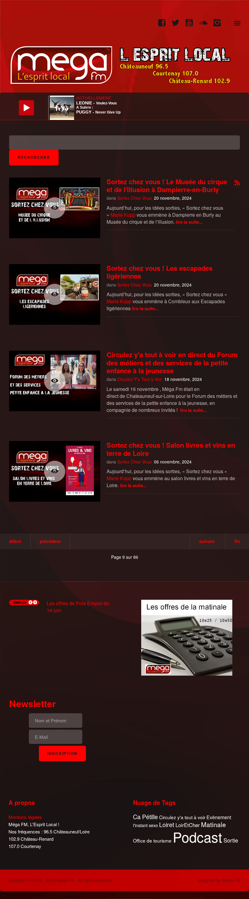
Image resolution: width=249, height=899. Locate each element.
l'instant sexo (145, 825)
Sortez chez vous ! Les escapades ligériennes (160, 272)
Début (15, 541)
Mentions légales (25, 817)
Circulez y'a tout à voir (182, 817)
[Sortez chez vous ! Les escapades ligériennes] (54, 294)
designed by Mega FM (219, 880)
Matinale (213, 825)
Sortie (230, 840)
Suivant (207, 541)
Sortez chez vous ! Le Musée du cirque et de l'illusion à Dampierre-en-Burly (167, 185)
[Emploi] (186, 636)
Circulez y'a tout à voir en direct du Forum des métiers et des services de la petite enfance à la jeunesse (172, 362)
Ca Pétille (145, 816)
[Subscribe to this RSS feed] (237, 183)
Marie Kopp (123, 214)
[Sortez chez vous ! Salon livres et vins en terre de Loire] (54, 471)
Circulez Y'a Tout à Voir (139, 379)
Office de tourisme (152, 840)
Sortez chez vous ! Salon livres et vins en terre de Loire (171, 449)
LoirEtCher (188, 825)
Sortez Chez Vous (134, 198)
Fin (237, 541)
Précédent (50, 541)
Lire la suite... (189, 222)
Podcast (197, 837)
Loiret (166, 824)
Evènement (218, 817)
